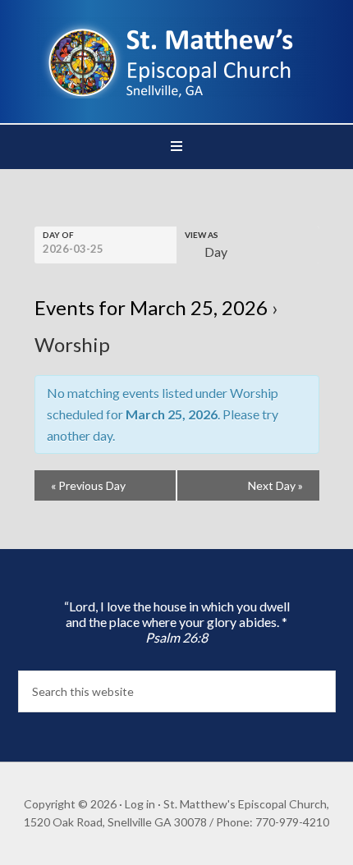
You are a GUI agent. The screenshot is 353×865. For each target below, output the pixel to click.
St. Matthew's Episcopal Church (177, 57)
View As (201, 235)
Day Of (58, 235)
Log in (140, 804)
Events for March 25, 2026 (151, 307)
